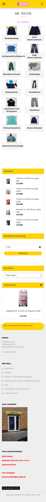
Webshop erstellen (13, 495)
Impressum (9, 368)
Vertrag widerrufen (11, 488)
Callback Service (11, 393)
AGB (6, 385)
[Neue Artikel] (41, 285)
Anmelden (23, 253)
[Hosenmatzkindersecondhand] (23, 4)
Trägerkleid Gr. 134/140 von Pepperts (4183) (23, 311)
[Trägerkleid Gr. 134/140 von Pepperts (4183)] (23, 298)
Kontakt (7, 372)
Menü (4, 4)
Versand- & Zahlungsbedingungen (18, 377)
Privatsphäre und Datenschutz (16, 389)
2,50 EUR (23, 316)
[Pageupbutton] (39, 498)
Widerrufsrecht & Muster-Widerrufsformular (22, 381)
